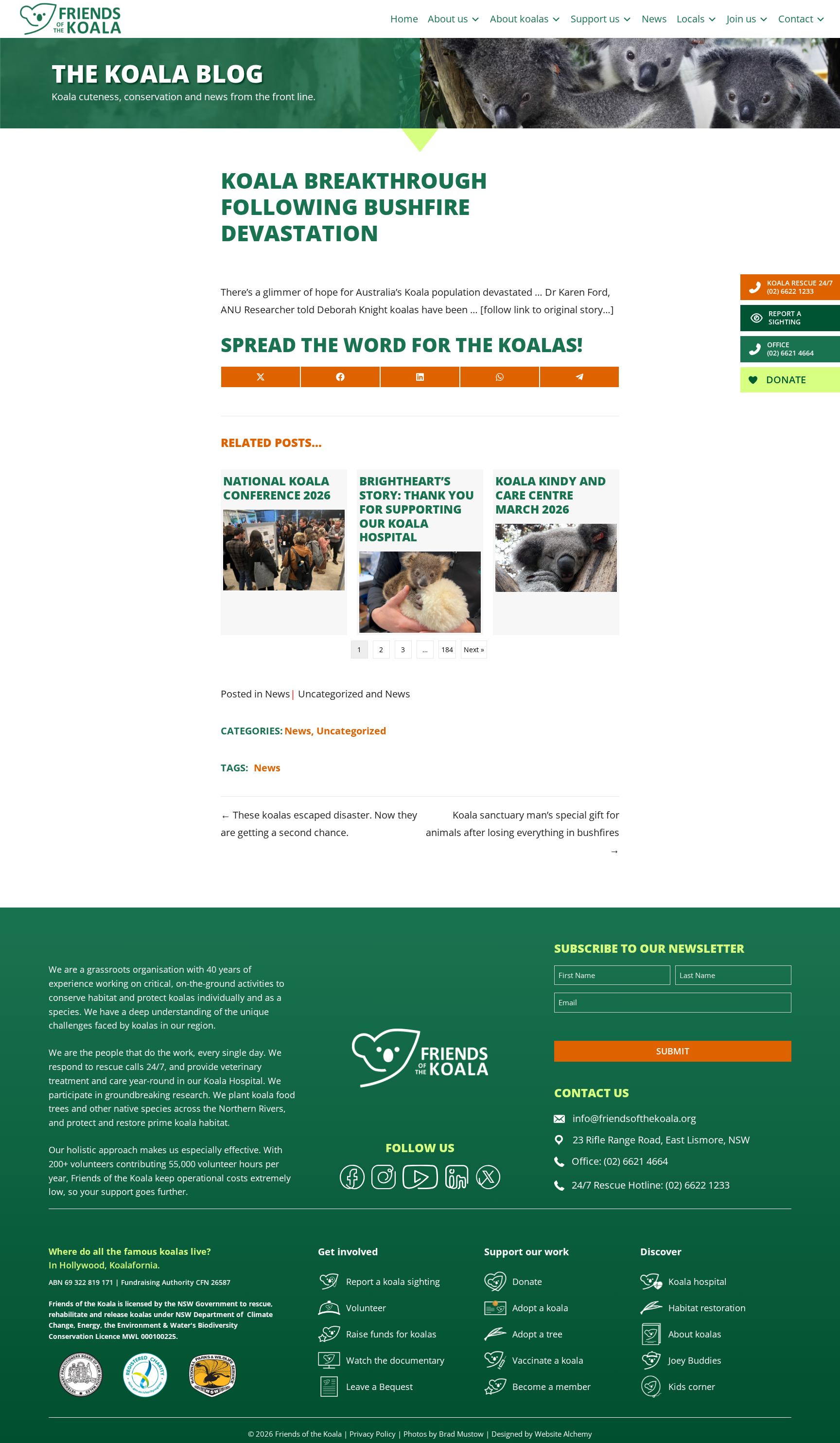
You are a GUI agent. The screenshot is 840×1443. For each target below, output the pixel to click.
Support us (596, 18)
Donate (785, 379)
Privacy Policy (373, 1434)
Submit (672, 1051)
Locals (692, 18)
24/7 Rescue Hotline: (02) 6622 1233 (651, 1185)
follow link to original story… (547, 309)
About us (449, 18)
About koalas (520, 18)
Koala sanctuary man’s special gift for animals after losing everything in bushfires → (522, 832)
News (654, 18)
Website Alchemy (563, 1434)
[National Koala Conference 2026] (284, 552)
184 (447, 649)
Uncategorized (330, 693)
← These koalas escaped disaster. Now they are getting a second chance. (319, 823)
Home (404, 18)
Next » (474, 649)
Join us (743, 18)
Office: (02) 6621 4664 (620, 1161)
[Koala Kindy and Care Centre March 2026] (556, 552)
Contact (797, 18)
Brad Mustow (461, 1434)
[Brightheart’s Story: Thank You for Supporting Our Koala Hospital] (420, 552)
